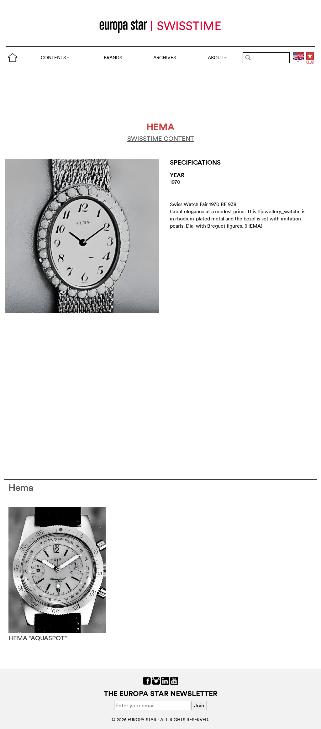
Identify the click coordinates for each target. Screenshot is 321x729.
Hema (21, 487)
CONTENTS (53, 58)
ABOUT (216, 58)
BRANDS (113, 58)
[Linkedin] (165, 680)
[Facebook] (147, 680)
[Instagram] (156, 680)
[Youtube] (174, 680)
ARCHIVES (164, 58)
